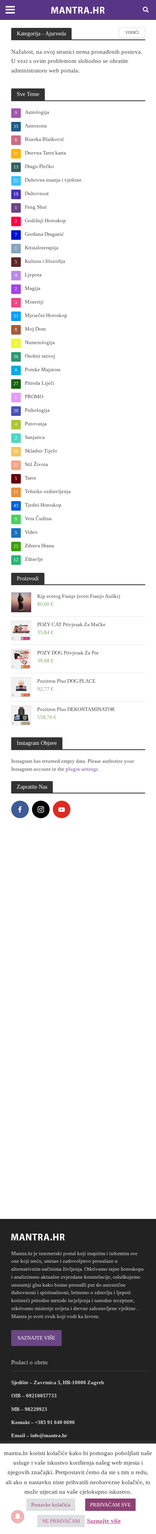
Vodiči (132, 32)
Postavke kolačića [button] (50, 1505)
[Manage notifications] (17, 1516)
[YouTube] (61, 809)
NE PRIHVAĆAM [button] (61, 1521)
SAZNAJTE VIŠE (36, 1338)
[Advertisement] (78, 1133)
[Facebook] (20, 809)
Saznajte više (104, 1521)
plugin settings (82, 769)
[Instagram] (41, 809)
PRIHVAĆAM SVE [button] (110, 1505)
